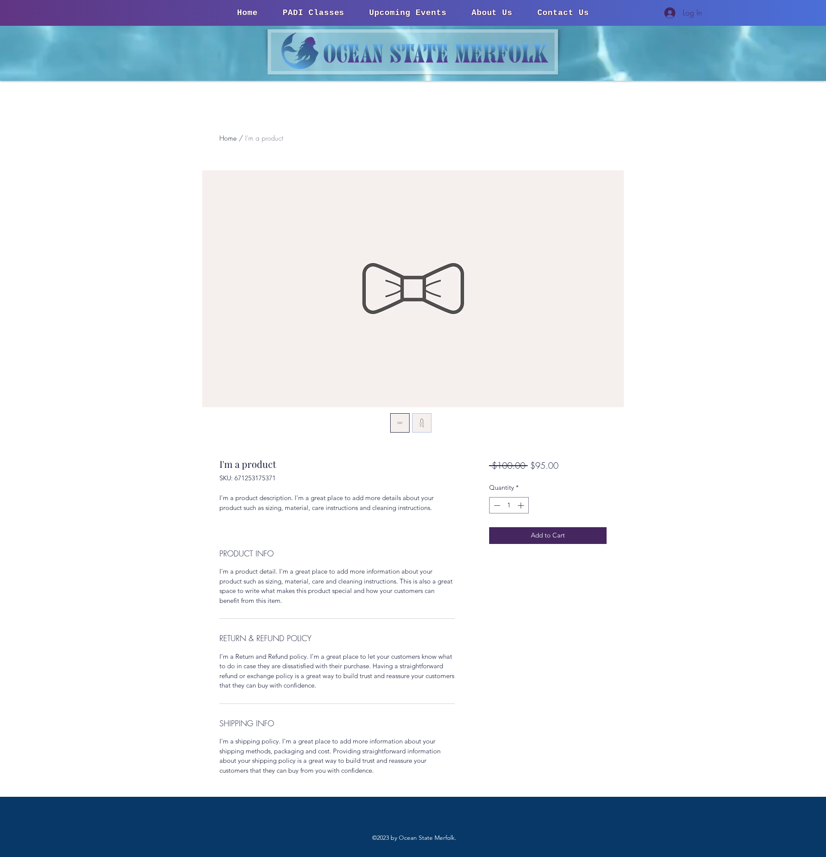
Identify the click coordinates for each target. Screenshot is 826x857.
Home (228, 138)
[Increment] (521, 505)
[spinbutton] (509, 505)
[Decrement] (496, 505)
